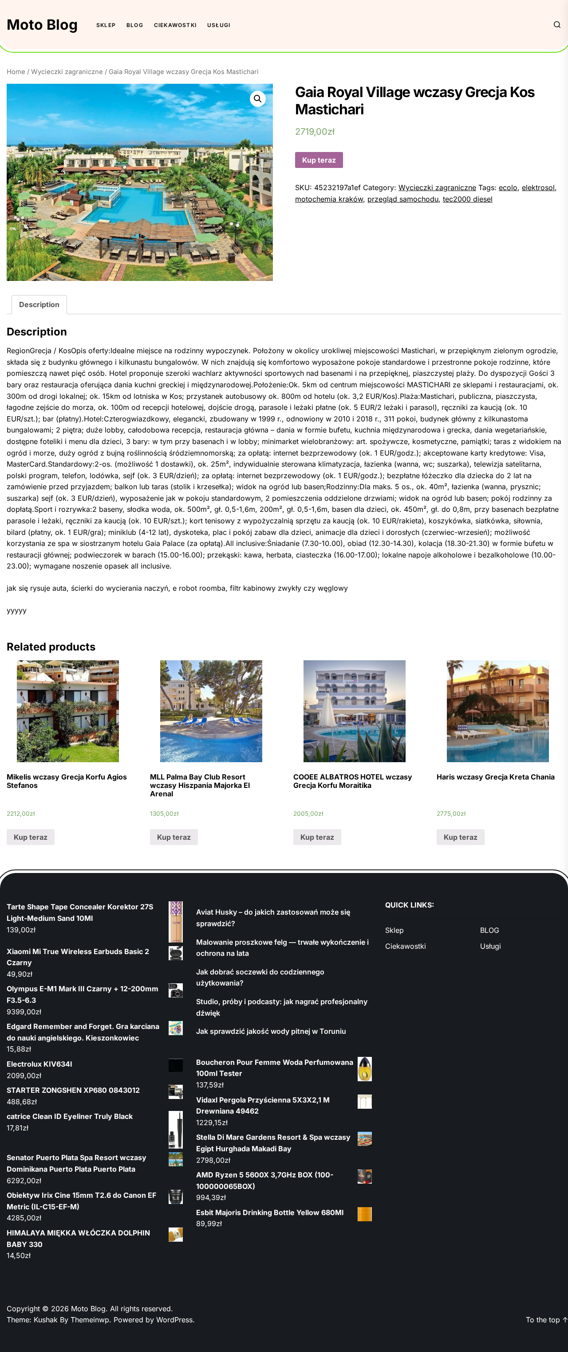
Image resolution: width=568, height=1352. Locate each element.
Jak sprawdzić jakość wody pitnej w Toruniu (271, 1031)
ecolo (508, 187)
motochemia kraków (329, 199)
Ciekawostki (175, 25)
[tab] (39, 305)
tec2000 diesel (468, 199)
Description (39, 304)
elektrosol (538, 187)
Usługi (218, 25)
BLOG (134, 25)
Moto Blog (42, 24)
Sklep (106, 25)
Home (16, 72)
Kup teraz (319, 160)
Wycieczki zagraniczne (67, 72)
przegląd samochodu (402, 199)
